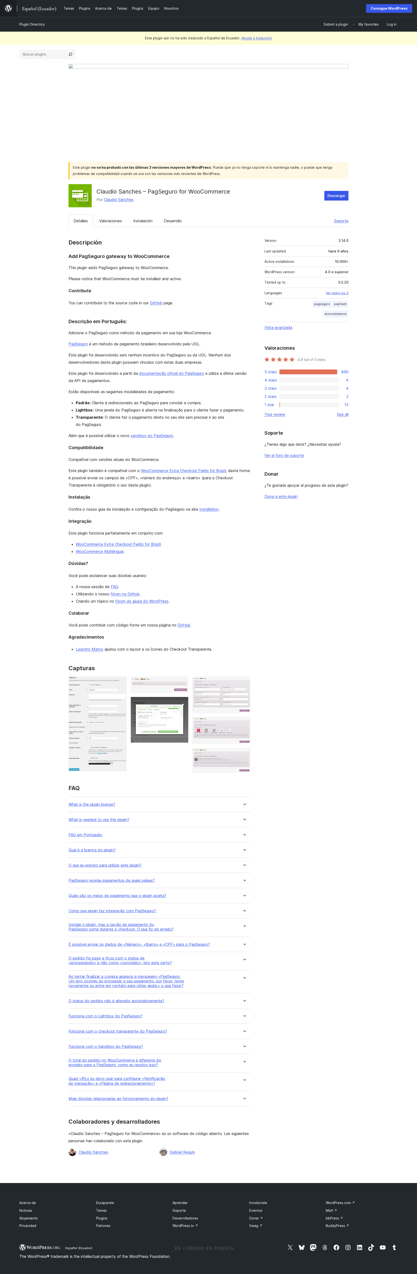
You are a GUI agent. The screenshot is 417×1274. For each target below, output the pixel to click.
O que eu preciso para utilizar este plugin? (105, 865)
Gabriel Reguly (182, 1152)
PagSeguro (78, 343)
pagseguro (322, 304)
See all (342, 414)
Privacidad (27, 1226)
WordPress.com (340, 1203)
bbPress (334, 1218)
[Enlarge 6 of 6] (244, 754)
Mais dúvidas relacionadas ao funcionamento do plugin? (118, 1098)
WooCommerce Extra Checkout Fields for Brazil (183, 470)
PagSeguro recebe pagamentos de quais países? (112, 880)
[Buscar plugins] (70, 54)
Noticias (25, 1210)
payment (340, 304)
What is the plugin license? (92, 804)
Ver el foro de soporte (284, 455)
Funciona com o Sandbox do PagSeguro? (106, 1046)
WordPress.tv (185, 1226)
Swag (255, 1226)
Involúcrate (258, 1203)
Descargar (336, 196)
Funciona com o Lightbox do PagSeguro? (105, 1016)
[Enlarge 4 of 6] (244, 683)
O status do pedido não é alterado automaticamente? (116, 1001)
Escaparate (105, 1203)
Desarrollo (173, 220)
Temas (101, 1210)
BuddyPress (337, 1226)
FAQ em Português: (86, 835)
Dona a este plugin (281, 496)
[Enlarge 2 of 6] (182, 683)
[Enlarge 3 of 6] (182, 703)
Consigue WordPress (389, 8)
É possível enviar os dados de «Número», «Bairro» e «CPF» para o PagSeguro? (139, 944)
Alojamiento (28, 1218)
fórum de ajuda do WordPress (141, 601)
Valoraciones (110, 220)
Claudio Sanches (118, 199)
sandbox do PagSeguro (152, 435)
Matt (331, 1210)
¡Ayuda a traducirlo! (256, 38)
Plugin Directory (32, 24)
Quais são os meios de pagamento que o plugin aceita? (117, 895)
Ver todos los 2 (337, 293)
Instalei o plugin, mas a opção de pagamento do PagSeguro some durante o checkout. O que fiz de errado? (121, 927)
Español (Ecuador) (78, 1248)
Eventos (255, 1210)
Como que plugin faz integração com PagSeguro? (112, 911)
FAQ (114, 586)
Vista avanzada (278, 327)
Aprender (180, 1203)
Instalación (143, 220)
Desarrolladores (185, 1218)
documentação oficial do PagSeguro (171, 373)
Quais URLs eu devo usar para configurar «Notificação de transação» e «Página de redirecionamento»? (117, 1081)
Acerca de (27, 1203)
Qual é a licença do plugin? (92, 850)
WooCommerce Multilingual (99, 551)
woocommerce (336, 314)
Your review (274, 414)
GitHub (156, 302)
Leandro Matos (89, 649)
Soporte (341, 220)
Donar (256, 1218)
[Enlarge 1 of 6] (120, 683)
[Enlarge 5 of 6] (244, 723)
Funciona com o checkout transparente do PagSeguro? (118, 1031)
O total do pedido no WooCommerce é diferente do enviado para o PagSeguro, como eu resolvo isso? (115, 1062)
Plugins (101, 1218)
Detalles (81, 220)
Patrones (103, 1226)
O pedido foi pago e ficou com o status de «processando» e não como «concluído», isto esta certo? (120, 960)
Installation (209, 509)
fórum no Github (125, 594)
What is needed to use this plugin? (99, 819)
